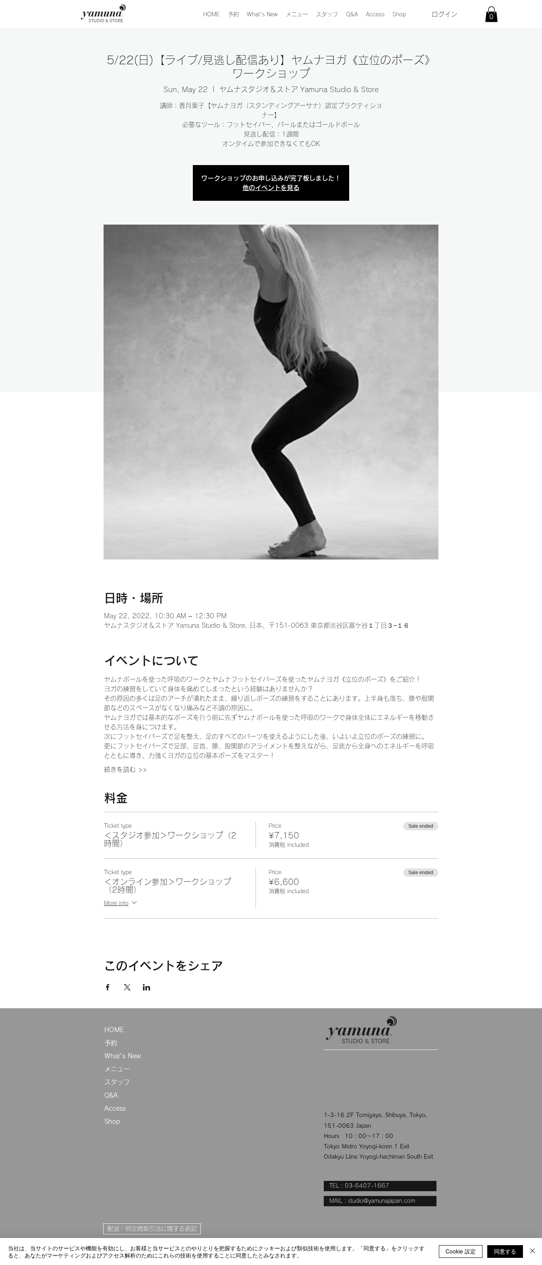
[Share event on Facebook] (107, 987)
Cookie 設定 (461, 1251)
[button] (297, 14)
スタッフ (117, 1082)
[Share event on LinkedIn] (146, 987)
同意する (505, 1251)
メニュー (117, 1069)
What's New (122, 1056)
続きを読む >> (125, 769)
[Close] (532, 1251)
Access (115, 1108)
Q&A (111, 1095)
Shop (112, 1121)
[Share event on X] (127, 987)
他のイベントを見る (271, 188)
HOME (114, 1030)
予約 (110, 1043)
